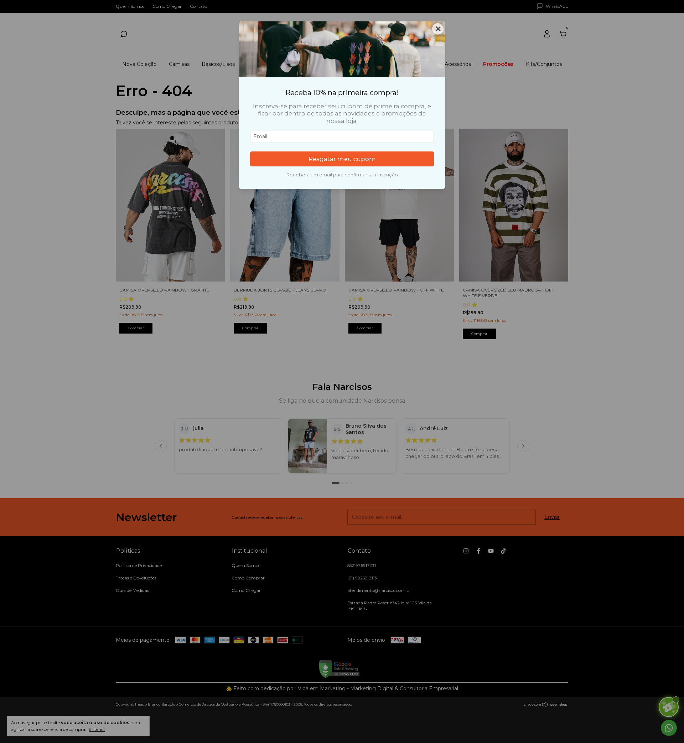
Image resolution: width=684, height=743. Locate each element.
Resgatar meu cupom (342, 158)
